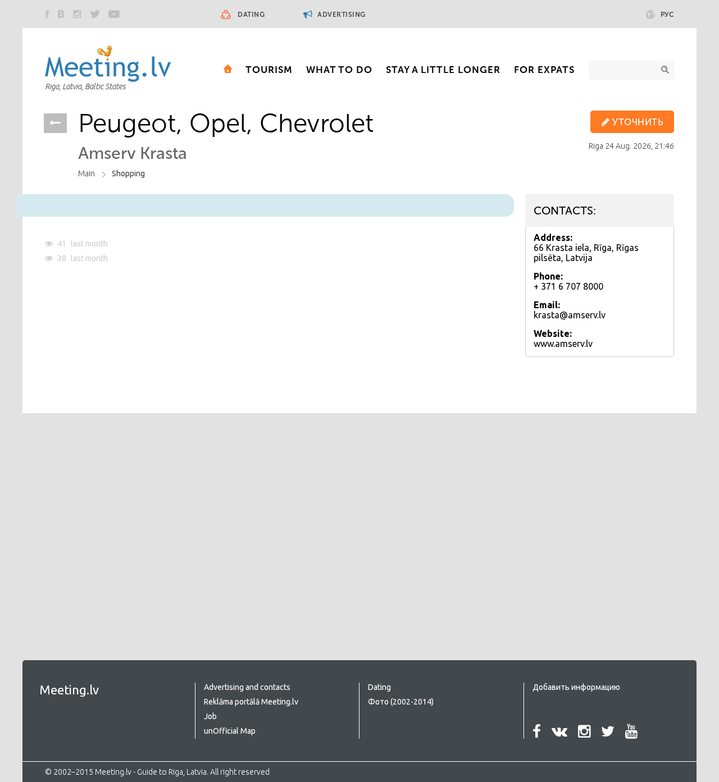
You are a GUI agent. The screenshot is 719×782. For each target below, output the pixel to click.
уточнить (636, 122)
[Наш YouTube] (114, 14)
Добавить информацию (576, 687)
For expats (544, 69)
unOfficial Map (230, 730)
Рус (668, 15)
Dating (251, 15)
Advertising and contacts (247, 687)
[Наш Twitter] (95, 14)
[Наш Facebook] (47, 14)
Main (86, 173)
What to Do (339, 69)
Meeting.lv (69, 690)
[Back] (55, 123)
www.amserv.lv (563, 344)
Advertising (341, 15)
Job (210, 716)
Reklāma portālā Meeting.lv (251, 701)
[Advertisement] (139, 514)
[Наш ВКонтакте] (61, 14)
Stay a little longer (443, 69)
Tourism (269, 69)
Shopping (128, 173)
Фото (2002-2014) (401, 701)
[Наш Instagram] (77, 14)
